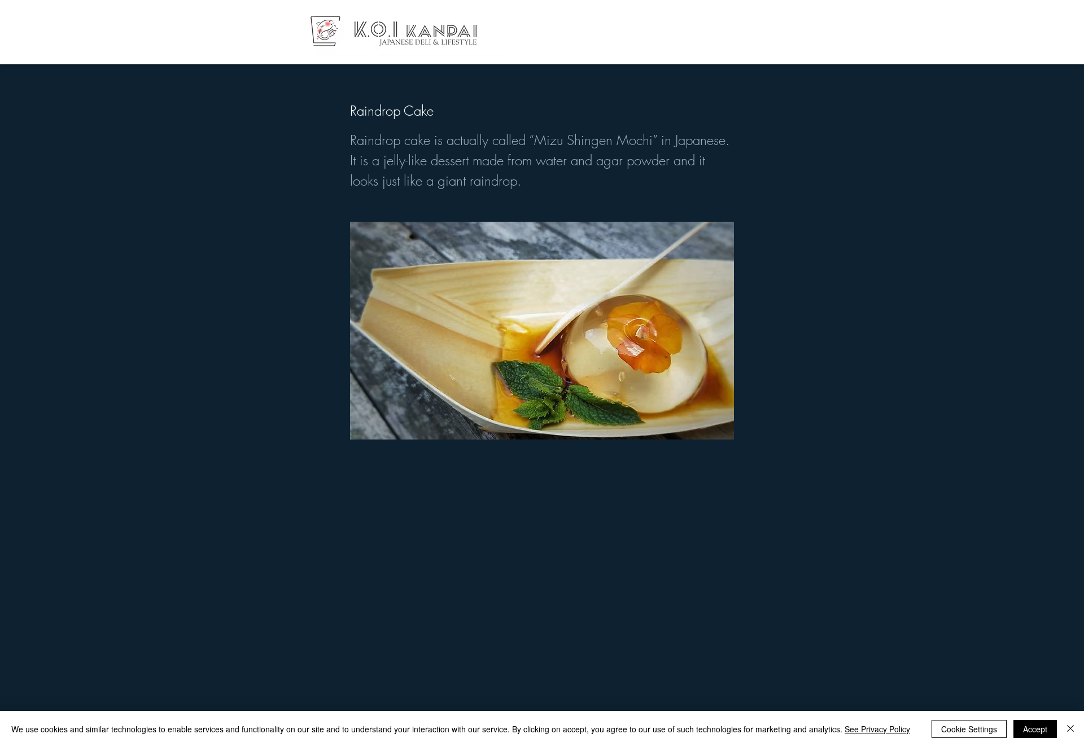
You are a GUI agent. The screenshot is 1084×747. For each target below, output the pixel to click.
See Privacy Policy (877, 729)
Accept (1035, 729)
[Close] (1070, 729)
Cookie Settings (969, 729)
